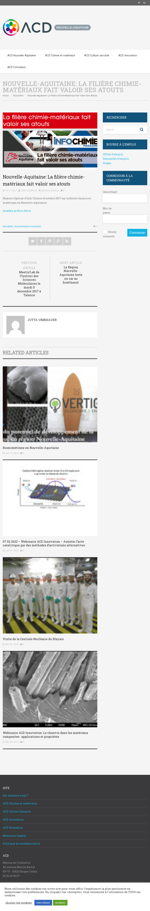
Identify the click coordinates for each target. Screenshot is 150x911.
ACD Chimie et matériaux (60, 55)
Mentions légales (14, 835)
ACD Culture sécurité (96, 55)
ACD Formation (16, 67)
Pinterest (50, 241)
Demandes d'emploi (116, 158)
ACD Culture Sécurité (17, 811)
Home (6, 95)
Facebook (41, 241)
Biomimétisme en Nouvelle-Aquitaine (31, 448)
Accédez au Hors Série (17, 211)
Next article (70, 272)
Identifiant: (109, 192)
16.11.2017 (11, 190)
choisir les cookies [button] (18, 902)
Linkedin (144, 3)
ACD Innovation (127, 55)
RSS (67, 241)
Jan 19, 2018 (12, 453)
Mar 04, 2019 (12, 742)
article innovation (50, 190)
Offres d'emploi (113, 154)
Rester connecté (110, 234)
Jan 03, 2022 (12, 550)
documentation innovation (27, 226)
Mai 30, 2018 (11, 644)
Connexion (137, 233)
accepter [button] (60, 902)
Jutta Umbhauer (29, 190)
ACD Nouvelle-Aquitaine (21, 55)
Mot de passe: (107, 211)
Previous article (29, 279)
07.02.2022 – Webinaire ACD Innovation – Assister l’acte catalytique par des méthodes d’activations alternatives (44, 543)
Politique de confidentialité (21, 843)
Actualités (18, 95)
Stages (107, 163)
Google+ (58, 241)
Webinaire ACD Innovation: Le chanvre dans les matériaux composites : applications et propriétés (45, 734)
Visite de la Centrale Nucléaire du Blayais (33, 639)
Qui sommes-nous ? (15, 795)
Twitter (139, 3)
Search (141, 129)
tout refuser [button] (43, 902)
